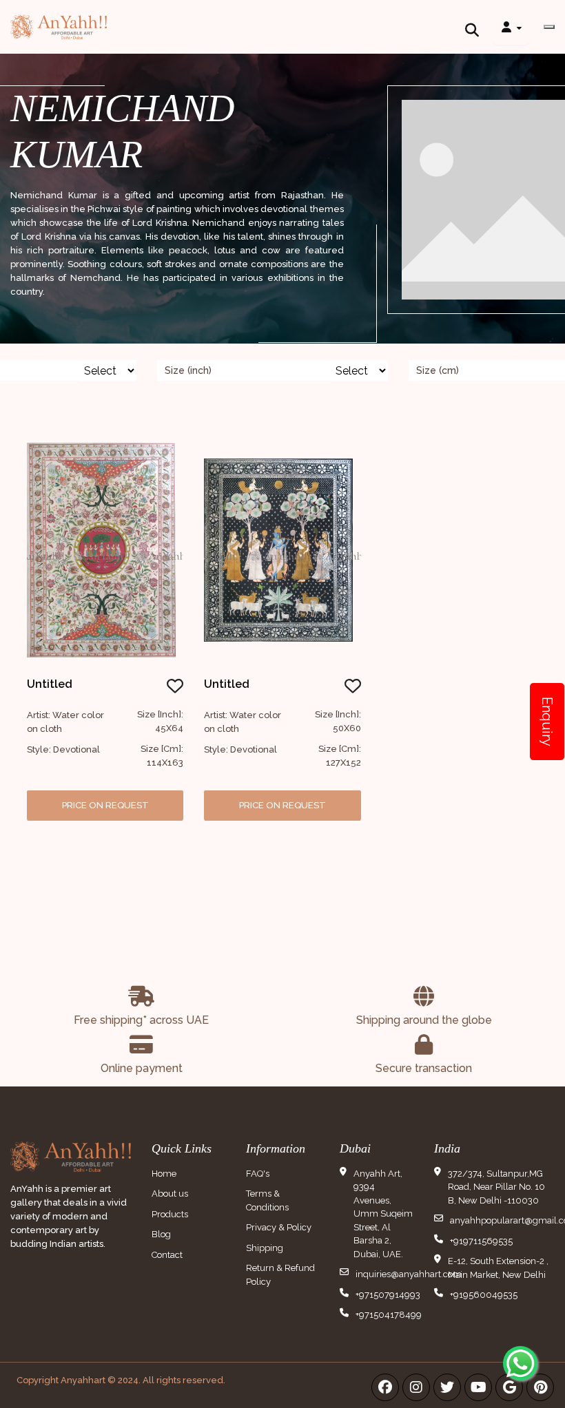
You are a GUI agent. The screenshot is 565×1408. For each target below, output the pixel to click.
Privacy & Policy (278, 1227)
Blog (161, 1234)
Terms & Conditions (267, 1200)
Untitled (49, 684)
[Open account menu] (511, 26)
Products (170, 1214)
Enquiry (547, 721)
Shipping (264, 1248)
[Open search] (472, 27)
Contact (167, 1255)
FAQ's (257, 1173)
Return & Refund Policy (280, 1275)
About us (170, 1193)
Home (164, 1173)
